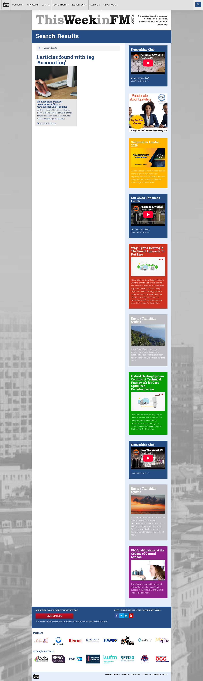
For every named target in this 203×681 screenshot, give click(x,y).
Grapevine (33, 5)
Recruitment (60, 5)
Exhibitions (78, 5)
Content (17, 5)
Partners (95, 5)
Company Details (112, 675)
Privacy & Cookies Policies (155, 675)
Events (46, 5)
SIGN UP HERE (54, 615)
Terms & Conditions (131, 675)
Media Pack (110, 5)
